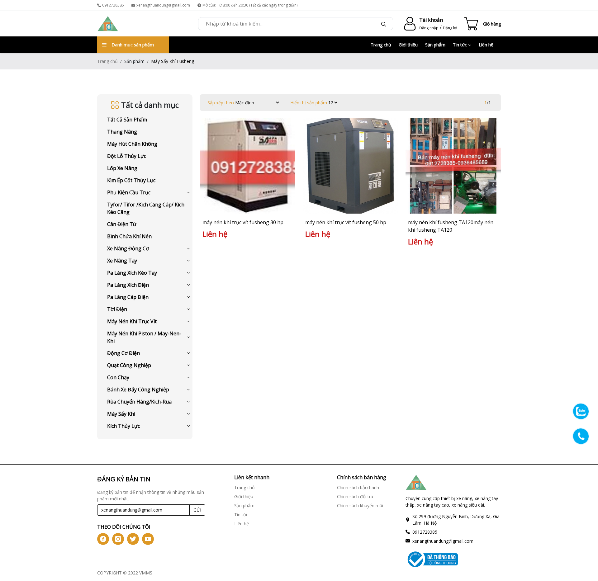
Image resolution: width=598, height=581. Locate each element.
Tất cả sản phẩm (127, 119)
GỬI (197, 510)
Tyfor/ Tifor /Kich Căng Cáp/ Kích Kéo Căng (145, 208)
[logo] (107, 23)
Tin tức (460, 45)
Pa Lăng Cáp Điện (128, 297)
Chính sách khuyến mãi (360, 505)
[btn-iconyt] (148, 539)
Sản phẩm (435, 45)
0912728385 (113, 5)
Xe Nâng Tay (122, 260)
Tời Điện (117, 309)
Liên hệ (486, 45)
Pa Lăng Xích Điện (128, 284)
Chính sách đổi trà (355, 496)
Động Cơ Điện (123, 353)
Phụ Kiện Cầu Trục (128, 192)
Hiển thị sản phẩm (308, 103)
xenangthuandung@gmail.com (163, 5)
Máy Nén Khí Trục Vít (132, 321)
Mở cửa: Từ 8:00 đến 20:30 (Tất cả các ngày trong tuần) (249, 5)
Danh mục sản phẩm (133, 45)
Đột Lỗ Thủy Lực (126, 156)
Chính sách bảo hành (358, 487)
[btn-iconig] (118, 539)
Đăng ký (450, 28)
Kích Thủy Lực (123, 426)
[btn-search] (383, 24)
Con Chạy (118, 377)
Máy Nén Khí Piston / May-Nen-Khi (144, 337)
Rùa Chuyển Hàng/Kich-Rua (139, 401)
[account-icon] (409, 24)
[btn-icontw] (133, 539)
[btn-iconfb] (103, 539)
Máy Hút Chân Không (132, 143)
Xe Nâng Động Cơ (128, 248)
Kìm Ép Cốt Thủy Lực (131, 180)
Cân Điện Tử (121, 224)
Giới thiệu (408, 45)
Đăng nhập (429, 28)
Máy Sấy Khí (121, 413)
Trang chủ (381, 45)
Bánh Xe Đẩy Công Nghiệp (138, 389)
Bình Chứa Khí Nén (129, 236)
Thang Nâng (122, 131)
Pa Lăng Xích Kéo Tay (132, 272)
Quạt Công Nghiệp (129, 365)
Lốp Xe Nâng (122, 168)
